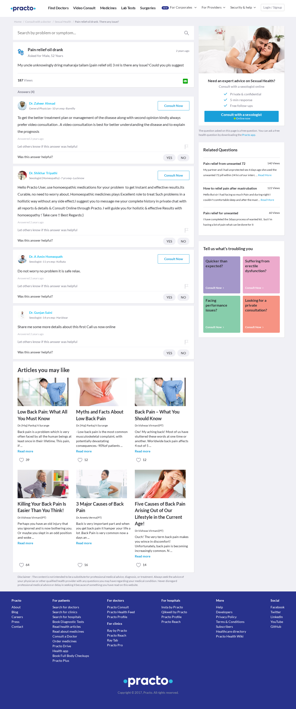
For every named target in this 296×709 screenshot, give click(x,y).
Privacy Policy (226, 617)
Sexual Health (63, 21)
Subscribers (224, 626)
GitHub (276, 626)
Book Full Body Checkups (70, 656)
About (16, 607)
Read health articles (66, 626)
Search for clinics (64, 612)
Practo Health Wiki (230, 636)
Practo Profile (117, 617)
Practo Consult (118, 607)
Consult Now (173, 106)
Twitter (276, 612)
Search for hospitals (66, 617)
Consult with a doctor (38, 21)
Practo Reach (116, 635)
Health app (60, 651)
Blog (15, 612)
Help (219, 607)
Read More (264, 175)
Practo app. (249, 135)
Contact (17, 626)
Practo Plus (60, 660)
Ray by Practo (117, 630)
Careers (17, 617)
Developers (224, 612)
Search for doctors (65, 607)
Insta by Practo (172, 607)
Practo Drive (61, 646)
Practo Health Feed (121, 612)
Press (15, 622)
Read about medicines (68, 631)
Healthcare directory (231, 631)
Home (18, 21)
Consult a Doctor (64, 636)
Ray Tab (112, 640)
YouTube (277, 622)
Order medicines (64, 641)
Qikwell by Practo (174, 612)
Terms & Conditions (230, 622)
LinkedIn (277, 617)
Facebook (277, 607)
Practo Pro (115, 645)
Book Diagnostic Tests (68, 622)
